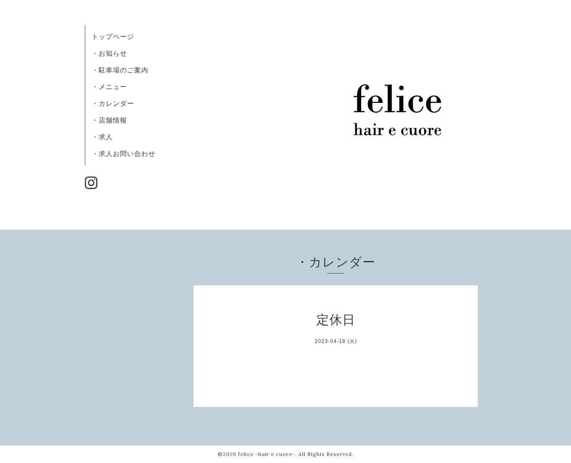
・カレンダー (113, 103)
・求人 (102, 137)
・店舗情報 (109, 120)
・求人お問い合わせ (123, 153)
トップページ (113, 36)
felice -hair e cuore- (266, 454)
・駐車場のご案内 (120, 70)
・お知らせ (109, 53)
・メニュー (109, 86)
